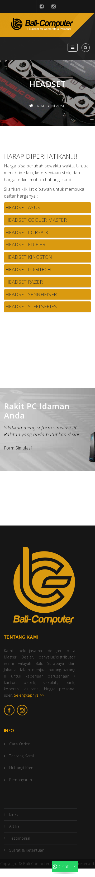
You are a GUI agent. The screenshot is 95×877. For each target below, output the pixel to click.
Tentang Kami (21, 755)
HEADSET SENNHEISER (31, 294)
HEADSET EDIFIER (25, 244)
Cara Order (19, 743)
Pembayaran (20, 779)
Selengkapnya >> (29, 695)
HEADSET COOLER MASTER (36, 220)
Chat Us (67, 866)
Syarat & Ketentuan (26, 850)
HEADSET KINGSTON (29, 257)
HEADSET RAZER (24, 282)
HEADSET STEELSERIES (31, 306)
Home (40, 105)
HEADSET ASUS (23, 207)
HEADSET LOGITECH (28, 269)
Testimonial (19, 838)
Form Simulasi (18, 448)
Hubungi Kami (21, 767)
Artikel (14, 826)
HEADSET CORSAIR (27, 232)
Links (13, 814)
